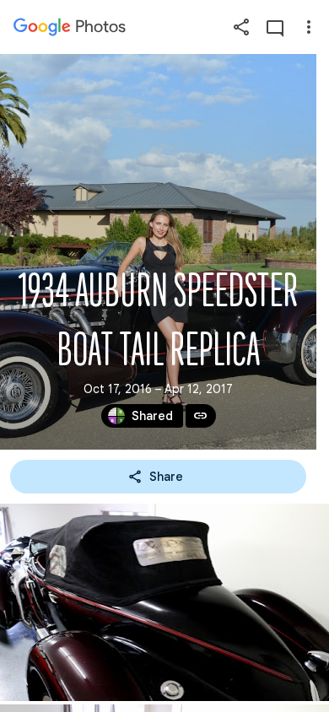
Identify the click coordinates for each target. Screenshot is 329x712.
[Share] (241, 27)
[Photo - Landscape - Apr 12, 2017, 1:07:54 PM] (164, 602)
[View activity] (275, 27)
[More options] (309, 27)
